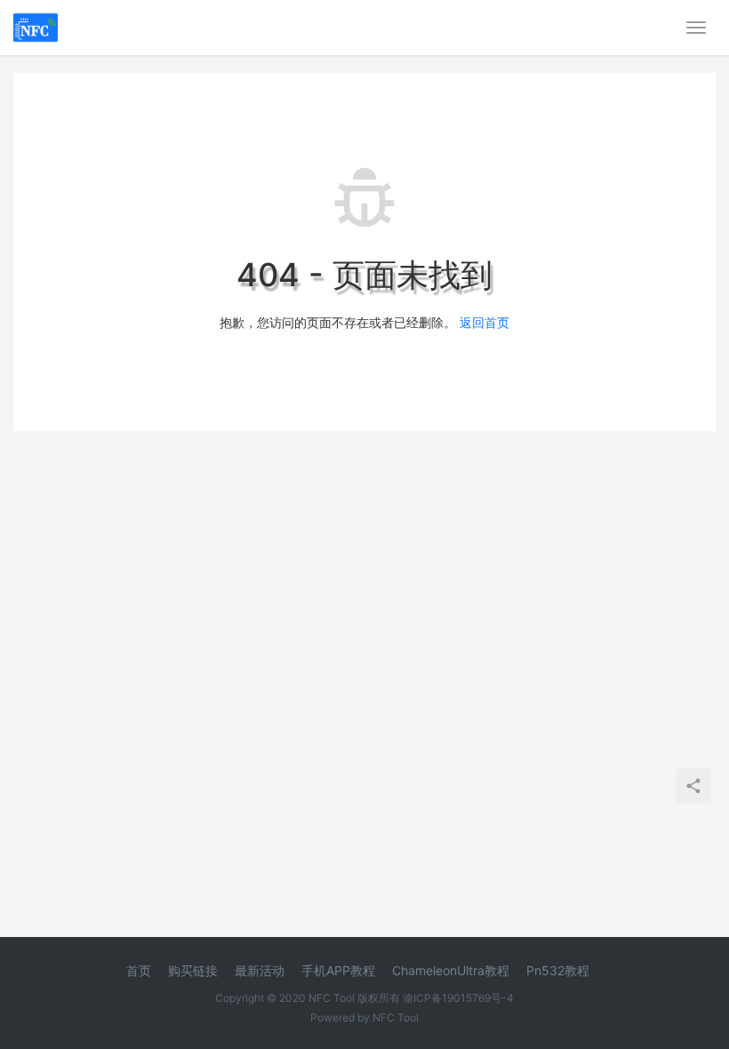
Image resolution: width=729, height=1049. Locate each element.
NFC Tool (396, 1017)
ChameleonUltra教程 (450, 970)
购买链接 (193, 970)
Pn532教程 (557, 970)
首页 (138, 970)
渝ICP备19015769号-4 (458, 998)
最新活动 (259, 970)
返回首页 (484, 322)
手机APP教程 (338, 970)
